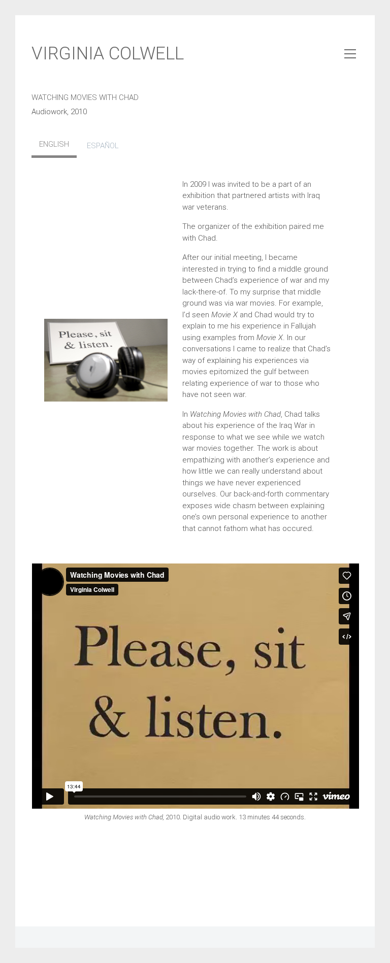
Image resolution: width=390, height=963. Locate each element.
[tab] (54, 146)
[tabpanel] (195, 361)
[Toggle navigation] (350, 54)
